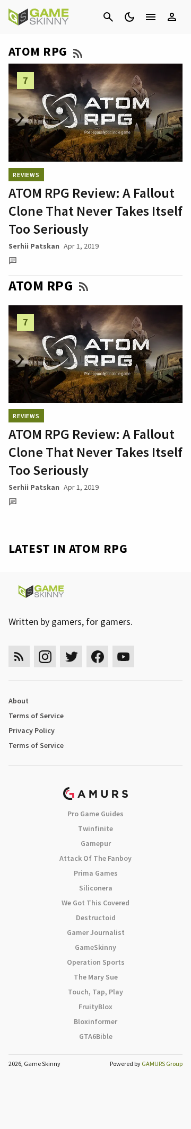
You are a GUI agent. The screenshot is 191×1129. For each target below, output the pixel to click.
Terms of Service (36, 715)
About (18, 700)
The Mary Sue (96, 977)
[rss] (19, 656)
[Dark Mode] (129, 17)
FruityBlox (95, 1006)
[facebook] (97, 656)
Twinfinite (95, 828)
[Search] (108, 17)
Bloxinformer (95, 1021)
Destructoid (96, 917)
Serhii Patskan (33, 246)
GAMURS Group (162, 1064)
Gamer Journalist (96, 932)
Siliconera (95, 888)
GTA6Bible (95, 1036)
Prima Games (96, 873)
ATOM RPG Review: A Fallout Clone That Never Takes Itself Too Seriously (95, 210)
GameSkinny (95, 947)
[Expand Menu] (150, 17)
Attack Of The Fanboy (95, 858)
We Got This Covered (95, 902)
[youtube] (123, 656)
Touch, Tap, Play (95, 991)
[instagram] (45, 656)
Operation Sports (96, 962)
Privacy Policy (31, 730)
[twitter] (71, 656)
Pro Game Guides (95, 813)
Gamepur (96, 843)
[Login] (172, 17)
